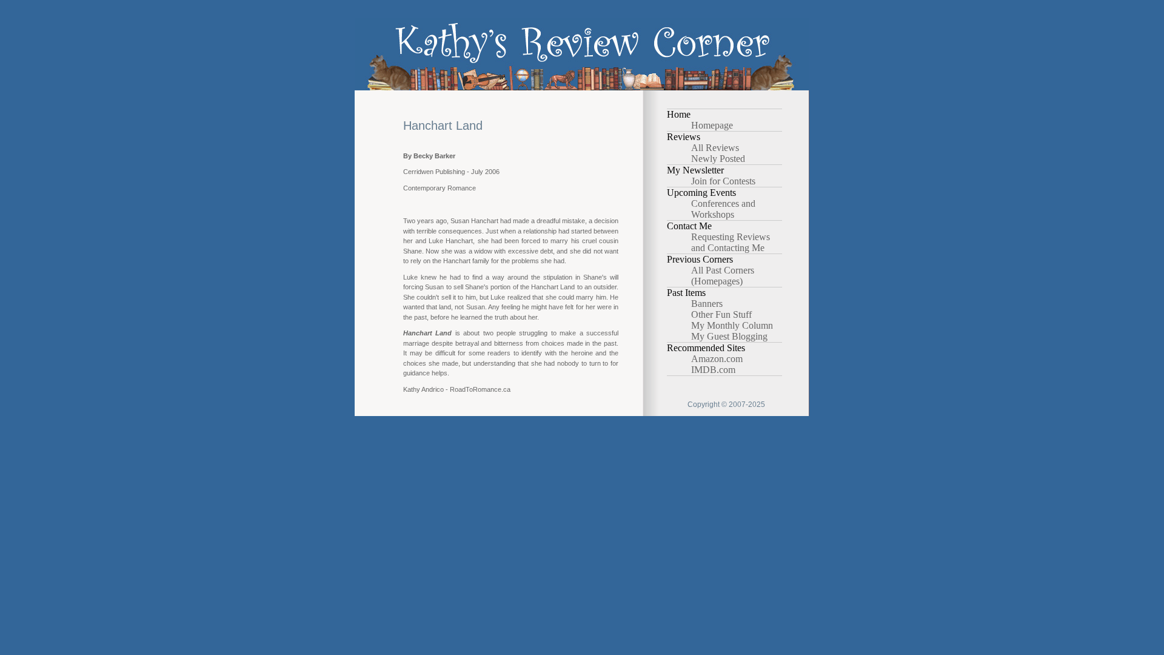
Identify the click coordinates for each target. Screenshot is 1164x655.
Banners (707, 303)
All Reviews (715, 148)
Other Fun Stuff (721, 314)
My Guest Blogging (729, 336)
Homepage (712, 125)
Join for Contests (723, 181)
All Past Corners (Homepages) (722, 275)
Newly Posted (718, 158)
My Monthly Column (732, 325)
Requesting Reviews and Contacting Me (730, 242)
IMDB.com (713, 369)
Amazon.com (717, 359)
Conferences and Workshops (723, 209)
